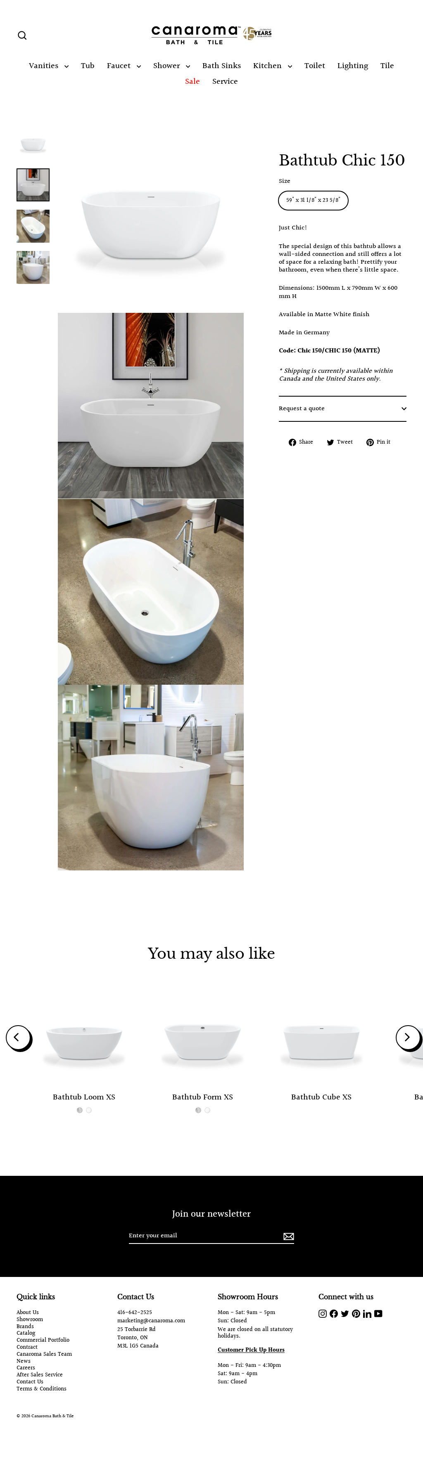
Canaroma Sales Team (44, 1354)
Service (225, 82)
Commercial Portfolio (43, 1340)
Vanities (44, 66)
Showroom (30, 1320)
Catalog (26, 1333)
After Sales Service (40, 1375)
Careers (26, 1368)
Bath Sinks (221, 66)
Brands (25, 1327)
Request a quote (302, 409)
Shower (167, 66)
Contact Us (30, 1382)
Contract (27, 1347)
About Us (28, 1313)
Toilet (314, 66)
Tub (88, 66)
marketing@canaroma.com (151, 1321)
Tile (387, 66)
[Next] (408, 1037)
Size (284, 181)
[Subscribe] (287, 1236)
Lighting (352, 66)
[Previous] (18, 1037)
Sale (192, 82)
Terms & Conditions (42, 1389)
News (24, 1361)
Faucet (120, 66)
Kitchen (268, 66)
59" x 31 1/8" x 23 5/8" (313, 200)
